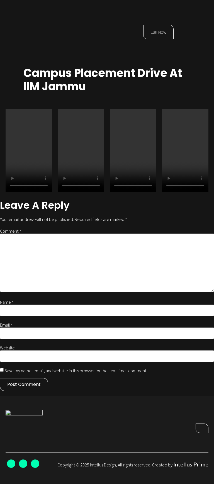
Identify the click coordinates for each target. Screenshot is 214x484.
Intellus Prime (190, 464)
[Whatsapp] (35, 463)
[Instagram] (11, 463)
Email (6, 325)
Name (7, 302)
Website (7, 348)
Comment (10, 231)
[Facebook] (23, 463)
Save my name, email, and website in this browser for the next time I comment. (75, 370)
